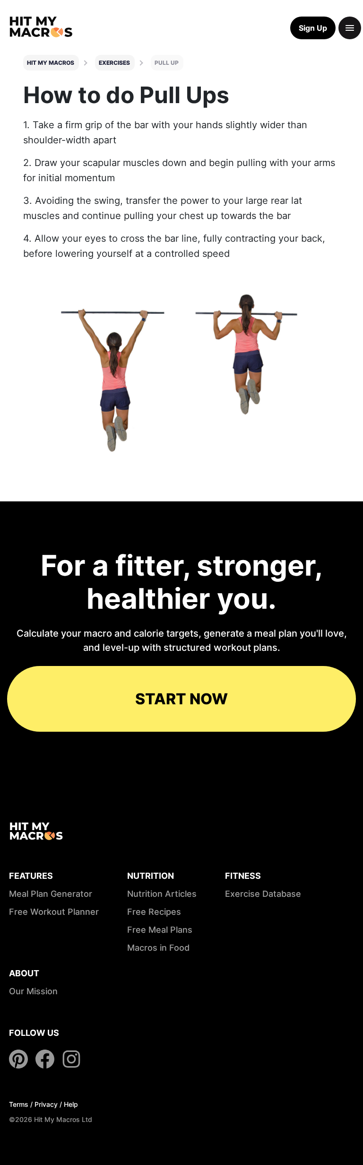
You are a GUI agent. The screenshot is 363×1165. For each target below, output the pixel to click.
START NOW (181, 699)
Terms (18, 1104)
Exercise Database (263, 894)
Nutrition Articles (162, 894)
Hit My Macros (50, 62)
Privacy (46, 1104)
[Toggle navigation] (349, 28)
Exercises (114, 62)
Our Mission (33, 991)
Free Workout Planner (54, 912)
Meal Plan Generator (50, 894)
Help (71, 1104)
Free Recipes (154, 912)
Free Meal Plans (159, 930)
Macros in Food (158, 948)
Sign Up (313, 28)
